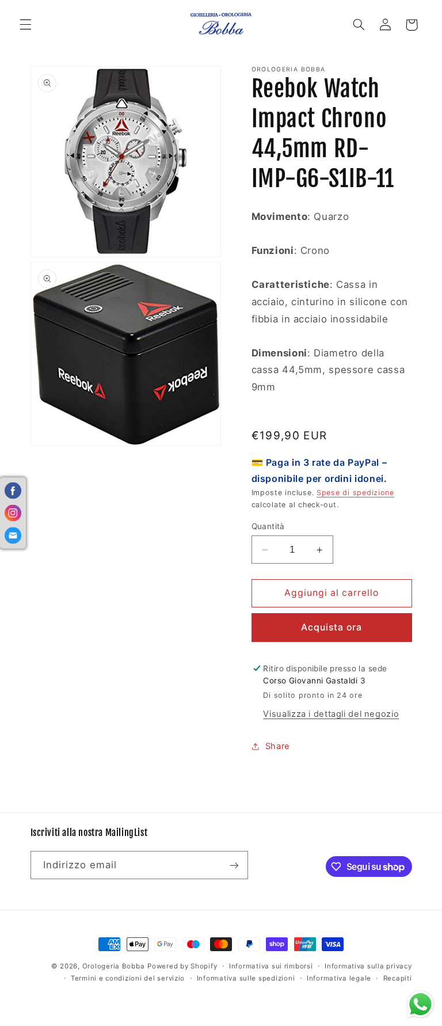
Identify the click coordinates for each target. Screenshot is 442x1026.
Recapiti (397, 978)
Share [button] (277, 746)
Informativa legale (339, 978)
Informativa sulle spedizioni (246, 978)
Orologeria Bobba (113, 966)
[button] (25, 25)
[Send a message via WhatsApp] (420, 1004)
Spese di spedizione (355, 492)
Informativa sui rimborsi (271, 966)
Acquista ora (332, 627)
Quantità (268, 526)
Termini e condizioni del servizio (128, 978)
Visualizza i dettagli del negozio (331, 714)
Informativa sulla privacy (368, 966)
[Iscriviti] (233, 865)
